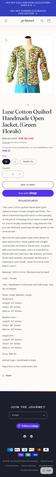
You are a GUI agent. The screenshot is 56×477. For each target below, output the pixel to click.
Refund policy (47, 461)
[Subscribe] (43, 415)
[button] (6, 21)
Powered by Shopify (29, 461)
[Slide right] (34, 105)
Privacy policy (12, 466)
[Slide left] (21, 105)
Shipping (5, 142)
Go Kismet (15, 461)
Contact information (29, 470)
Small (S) (28, 161)
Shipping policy (46, 466)
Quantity (6, 168)
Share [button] (8, 376)
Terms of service (28, 466)
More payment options (28, 200)
